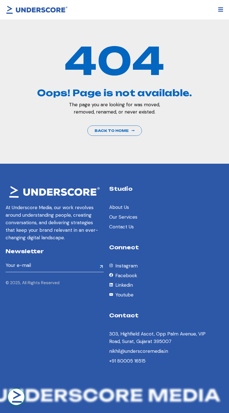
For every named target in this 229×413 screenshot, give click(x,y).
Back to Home (112, 131)
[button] (16, 396)
